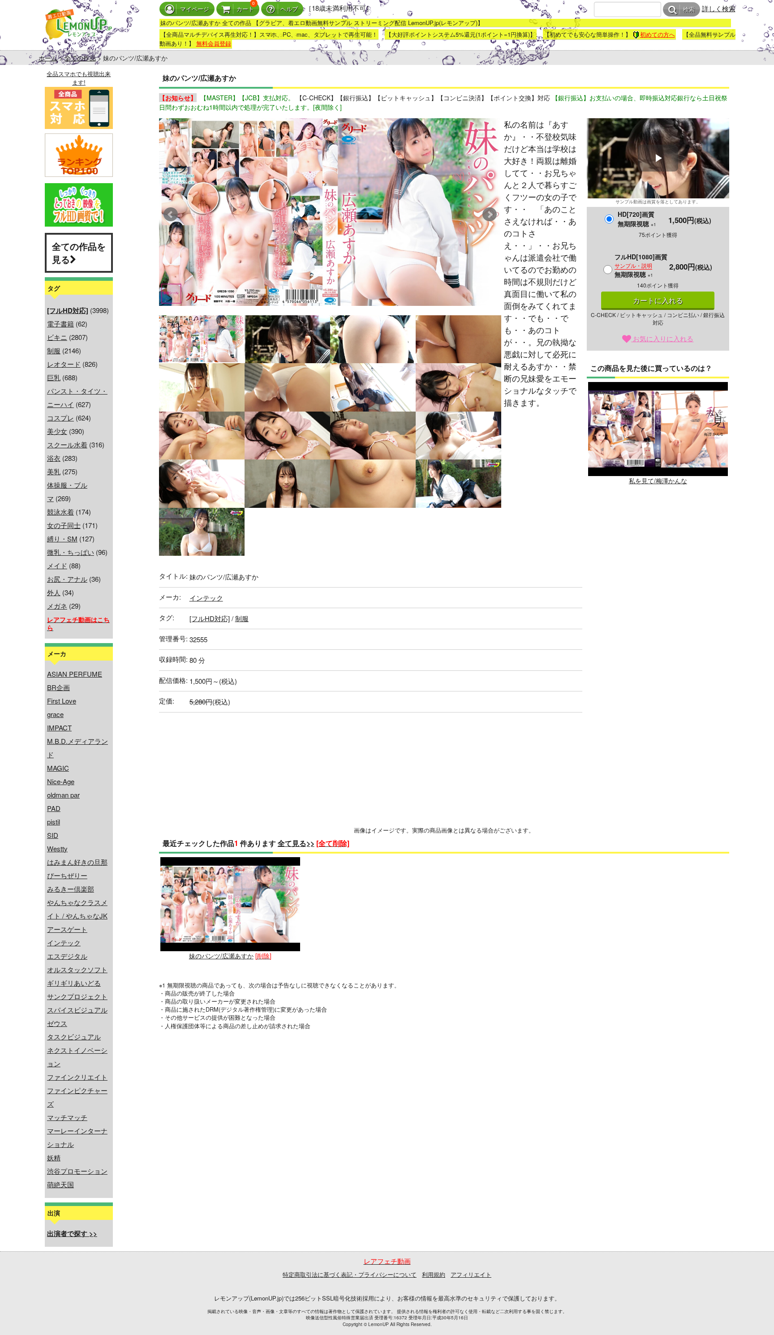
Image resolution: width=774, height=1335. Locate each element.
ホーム (48, 57)
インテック (64, 942)
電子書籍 (60, 323)
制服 (53, 350)
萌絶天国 (60, 1184)
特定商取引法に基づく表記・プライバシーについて (350, 1274)
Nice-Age (60, 781)
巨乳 (53, 377)
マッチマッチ (67, 1117)
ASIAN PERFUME (74, 673)
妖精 (53, 1157)
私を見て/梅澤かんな (658, 480)
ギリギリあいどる (74, 982)
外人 (53, 592)
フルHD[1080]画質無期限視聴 (641, 265)
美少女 (57, 431)
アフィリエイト (471, 1274)
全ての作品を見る (79, 253)
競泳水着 (60, 511)
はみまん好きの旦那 (77, 862)
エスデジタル (67, 956)
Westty (57, 848)
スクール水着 (67, 444)
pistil (53, 821)
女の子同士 (64, 525)
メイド (57, 565)
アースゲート (67, 929)
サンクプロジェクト (77, 996)
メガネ (57, 605)
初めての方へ (657, 34)
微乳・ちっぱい (70, 552)
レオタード (64, 364)
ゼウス (57, 1023)
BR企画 (58, 687)
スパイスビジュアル (77, 1009)
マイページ (194, 9)
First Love (61, 700)
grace (55, 714)
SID (52, 835)
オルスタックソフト (77, 969)
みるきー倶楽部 (70, 888)
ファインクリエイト (77, 1077)
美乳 (53, 471)
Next (489, 214)
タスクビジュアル (74, 1036)
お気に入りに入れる (662, 338)
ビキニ (57, 337)
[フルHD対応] (209, 618)
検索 (689, 9)
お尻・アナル (67, 579)
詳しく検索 (718, 8)
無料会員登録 (213, 43)
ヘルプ (289, 9)
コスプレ (60, 417)
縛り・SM (62, 538)
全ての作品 (80, 57)
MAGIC (58, 768)
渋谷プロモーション (77, 1171)
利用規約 (433, 1274)
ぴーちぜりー (67, 875)
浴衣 (53, 458)
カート (245, 9)
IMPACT (59, 727)
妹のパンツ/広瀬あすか (221, 955)
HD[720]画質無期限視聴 (637, 219)
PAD (53, 808)
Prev (170, 214)
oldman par (63, 794)
